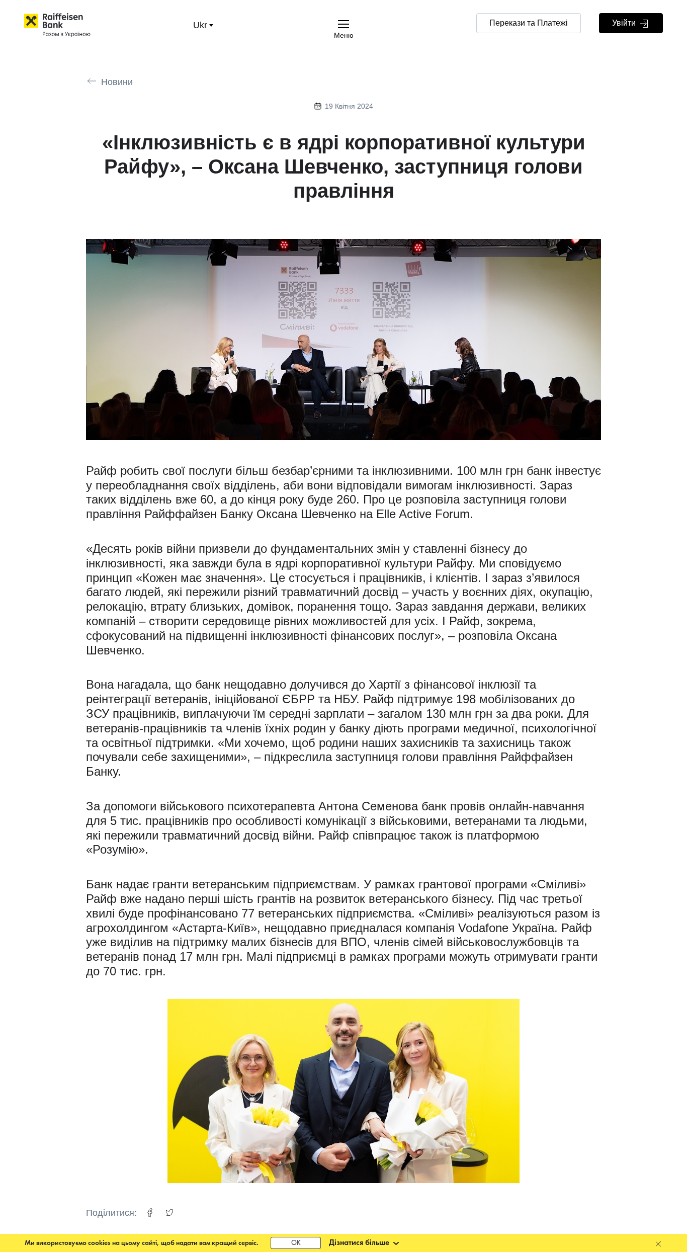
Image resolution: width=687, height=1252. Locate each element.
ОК (296, 1243)
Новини (117, 82)
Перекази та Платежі (528, 23)
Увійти (625, 23)
